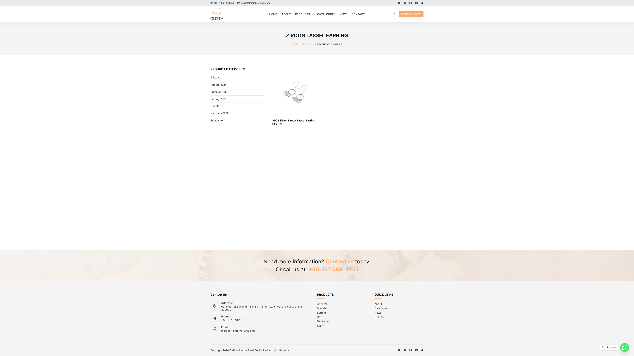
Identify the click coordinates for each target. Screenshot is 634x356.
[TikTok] (422, 3)
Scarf (214, 120)
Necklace (216, 113)
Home (273, 14)
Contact (358, 14)
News (343, 14)
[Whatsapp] (624, 347)
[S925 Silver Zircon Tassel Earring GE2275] (295, 90)
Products (302, 14)
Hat (213, 106)
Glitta (214, 77)
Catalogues (326, 14)
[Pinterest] (416, 3)
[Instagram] (410, 3)
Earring (215, 99)
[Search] (394, 14)
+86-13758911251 (232, 320)
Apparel (215, 84)
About (286, 14)
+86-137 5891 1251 (333, 269)
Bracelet (216, 91)
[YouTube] (399, 3)
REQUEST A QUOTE (411, 14)
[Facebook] (405, 3)
